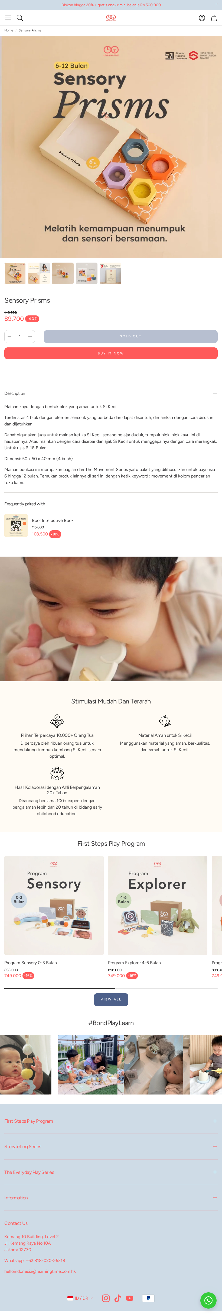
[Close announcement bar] (217, 4)
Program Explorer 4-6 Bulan (134, 962)
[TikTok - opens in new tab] (118, 1298)
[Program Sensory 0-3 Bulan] (54, 905)
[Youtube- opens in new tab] (129, 1298)
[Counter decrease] (9, 336)
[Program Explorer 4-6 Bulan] (157, 905)
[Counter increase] (30, 336)
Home (8, 30)
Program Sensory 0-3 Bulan (30, 962)
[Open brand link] (43, 1065)
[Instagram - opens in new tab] (106, 1298)
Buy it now (111, 353)
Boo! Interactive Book (53, 520)
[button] (8, 18)
